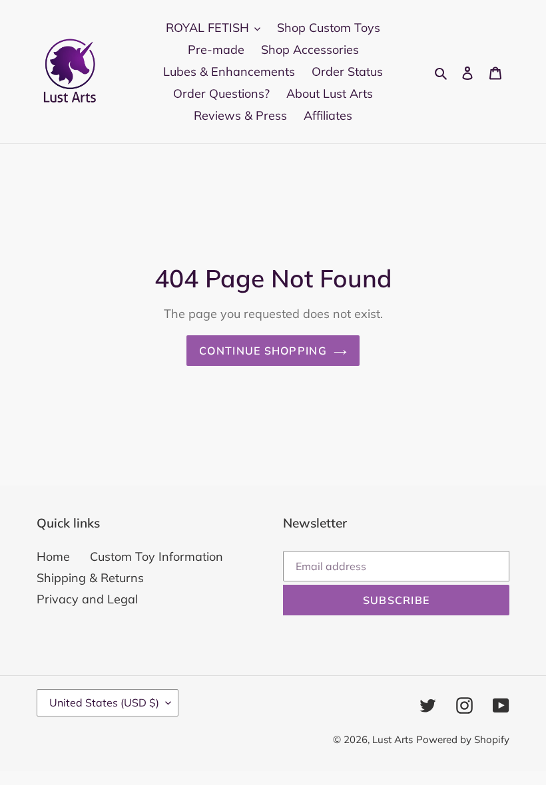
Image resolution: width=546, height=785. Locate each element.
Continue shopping (263, 350)
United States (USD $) (104, 702)
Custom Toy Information (156, 556)
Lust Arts (392, 739)
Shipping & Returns (90, 577)
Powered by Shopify (462, 739)
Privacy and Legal (87, 599)
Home (53, 556)
